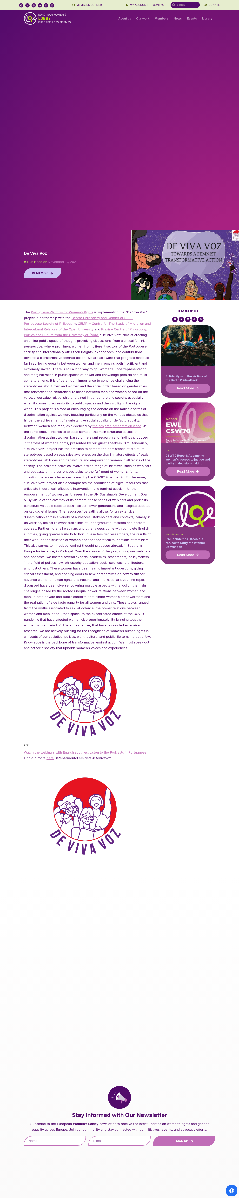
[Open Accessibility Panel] (231, 1190)
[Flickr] (34, 5)
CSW (168, 451)
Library (207, 18)
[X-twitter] (27, 5)
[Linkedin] (52, 5)
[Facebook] (21, 5)
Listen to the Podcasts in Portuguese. (118, 752)
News (178, 18)
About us (124, 18)
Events (192, 18)
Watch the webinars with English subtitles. (56, 752)
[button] (175, 319)
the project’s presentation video (117, 426)
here (50, 758)
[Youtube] (40, 5)
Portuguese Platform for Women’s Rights (62, 312)
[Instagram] (46, 5)
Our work (142, 18)
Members (161, 18)
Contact (159, 5)
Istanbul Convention (174, 534)
